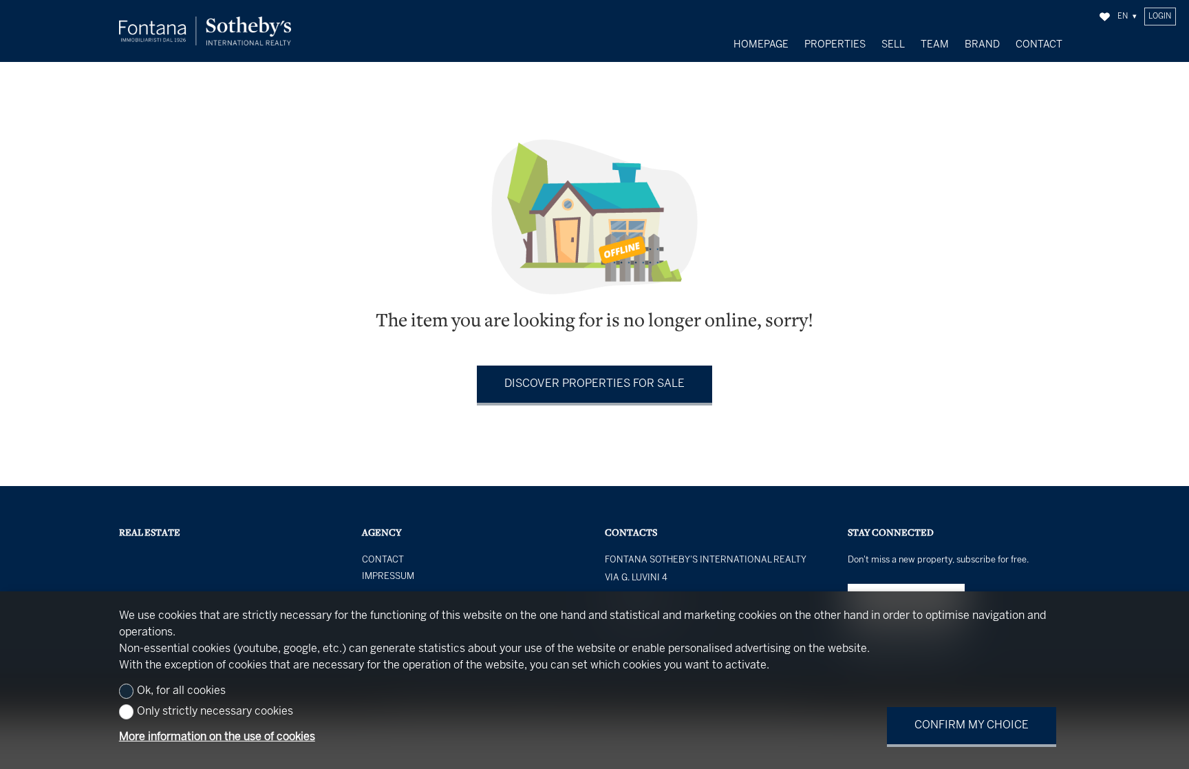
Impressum (388, 577)
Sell (893, 45)
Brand (982, 45)
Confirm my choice (971, 725)
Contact (1039, 45)
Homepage (761, 45)
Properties (835, 45)
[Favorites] (1105, 17)
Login (1159, 16)
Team (935, 45)
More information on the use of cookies (217, 737)
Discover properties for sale (594, 384)
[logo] (205, 31)
